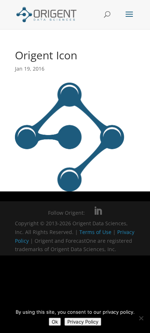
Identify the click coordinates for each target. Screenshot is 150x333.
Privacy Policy (82, 322)
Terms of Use (95, 232)
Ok (55, 322)
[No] (141, 318)
